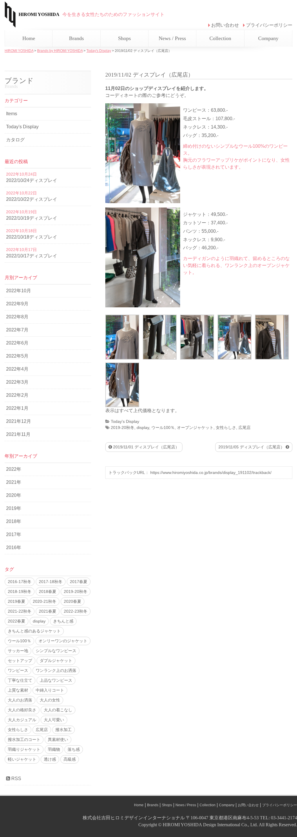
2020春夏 (72, 601)
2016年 (13, 547)
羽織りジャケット (24, 749)
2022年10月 (18, 290)
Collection (220, 38)
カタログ (15, 139)
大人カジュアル (22, 719)
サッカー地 (18, 650)
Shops (124, 38)
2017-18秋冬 (50, 581)
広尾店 (244, 427)
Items (11, 113)
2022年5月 (17, 355)
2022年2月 (17, 395)
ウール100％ (163, 427)
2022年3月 (17, 382)
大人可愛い (54, 719)
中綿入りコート (50, 690)
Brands (76, 38)
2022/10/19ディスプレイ (31, 218)
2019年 (13, 508)
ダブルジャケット (56, 660)
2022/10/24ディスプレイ (31, 180)
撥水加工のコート (24, 739)
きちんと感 (63, 621)
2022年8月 (17, 316)
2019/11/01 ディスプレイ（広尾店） (145, 447)
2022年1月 (17, 408)
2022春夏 (16, 621)
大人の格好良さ (22, 710)
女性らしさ (226, 427)
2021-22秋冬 (19, 611)
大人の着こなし (58, 710)
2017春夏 (78, 581)
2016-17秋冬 (19, 581)
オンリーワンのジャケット (63, 640)
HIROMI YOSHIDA (39, 14)
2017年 (13, 534)
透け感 (50, 759)
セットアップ (20, 660)
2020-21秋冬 (44, 601)
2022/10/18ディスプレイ (31, 236)
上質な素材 (18, 690)
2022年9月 (17, 303)
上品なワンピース (56, 680)
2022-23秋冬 (75, 611)
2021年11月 (18, 434)
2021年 (13, 482)
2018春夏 (47, 591)
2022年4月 (17, 369)
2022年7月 (17, 329)
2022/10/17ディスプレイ (31, 255)
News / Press (172, 38)
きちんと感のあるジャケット (34, 631)
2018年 (13, 521)
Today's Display (125, 421)
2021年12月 (18, 421)
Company (268, 38)
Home (28, 38)
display (143, 427)
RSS (15, 778)
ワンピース (18, 670)
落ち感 (74, 749)
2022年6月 (17, 342)
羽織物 (54, 749)
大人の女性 (50, 700)
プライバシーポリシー (269, 25)
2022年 (13, 469)
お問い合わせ (225, 25)
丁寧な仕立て (20, 680)
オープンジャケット (195, 427)
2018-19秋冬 (19, 591)
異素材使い (58, 739)
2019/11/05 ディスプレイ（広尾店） (252, 447)
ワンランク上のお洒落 (56, 670)
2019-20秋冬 (122, 427)
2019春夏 (16, 601)
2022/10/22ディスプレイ (31, 199)
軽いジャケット (22, 759)
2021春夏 (47, 611)
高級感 (70, 759)
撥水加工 (63, 729)
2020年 (13, 495)
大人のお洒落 (20, 700)
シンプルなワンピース (56, 650)
